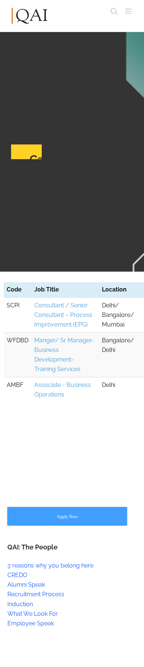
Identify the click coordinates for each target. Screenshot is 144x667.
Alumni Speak (26, 584)
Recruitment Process (35, 594)
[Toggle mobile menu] (129, 11)
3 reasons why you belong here (50, 565)
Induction (20, 604)
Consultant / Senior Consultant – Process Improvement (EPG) (63, 315)
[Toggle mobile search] (114, 11)
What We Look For (32, 613)
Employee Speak (30, 623)
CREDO (17, 575)
